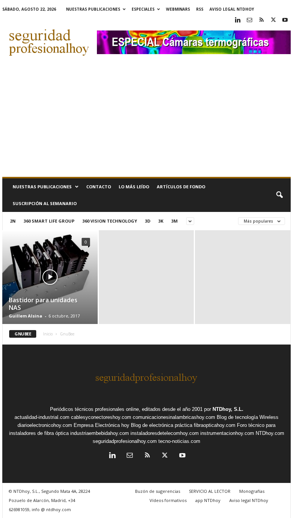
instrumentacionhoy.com (227, 433)
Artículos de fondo (181, 186)
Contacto (98, 186)
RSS (199, 9)
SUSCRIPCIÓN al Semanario (45, 203)
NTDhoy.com (270, 433)
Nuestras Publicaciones (93, 9)
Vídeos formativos (168, 500)
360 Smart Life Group (49, 221)
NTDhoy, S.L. (228, 409)
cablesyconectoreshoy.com (101, 417)
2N (13, 221)
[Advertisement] (146, 119)
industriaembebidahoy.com (99, 433)
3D (147, 221)
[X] (273, 20)
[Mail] (249, 20)
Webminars (178, 9)
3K (160, 221)
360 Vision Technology (109, 221)
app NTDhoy (208, 500)
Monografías (251, 491)
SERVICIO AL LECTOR (209, 491)
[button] (279, 195)
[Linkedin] (237, 20)
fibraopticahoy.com (214, 425)
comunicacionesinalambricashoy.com (174, 417)
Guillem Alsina (25, 316)
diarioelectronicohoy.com (45, 425)
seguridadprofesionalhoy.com (125, 441)
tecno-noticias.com (179, 441)
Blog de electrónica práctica (161, 425)
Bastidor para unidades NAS (43, 304)
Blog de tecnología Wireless (248, 417)
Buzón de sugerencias (157, 491)
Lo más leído (134, 186)
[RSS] (261, 20)
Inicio (48, 334)
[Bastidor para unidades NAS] (50, 286)
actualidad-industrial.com (41, 417)
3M (174, 221)
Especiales (143, 9)
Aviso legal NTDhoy (231, 9)
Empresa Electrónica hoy (101, 425)
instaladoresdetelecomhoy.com (164, 433)
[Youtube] (285, 20)
